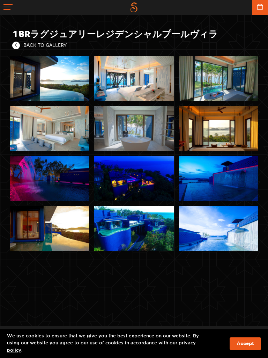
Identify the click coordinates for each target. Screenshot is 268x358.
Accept (245, 344)
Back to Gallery (45, 45)
